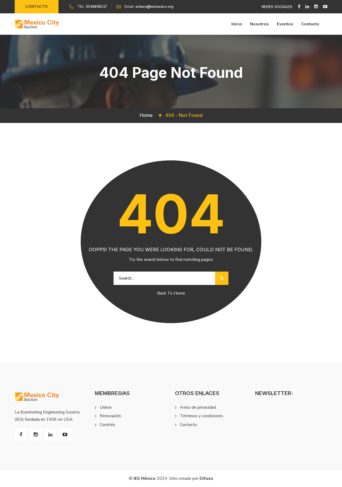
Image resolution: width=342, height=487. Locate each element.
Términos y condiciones (201, 416)
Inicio (236, 23)
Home (147, 115)
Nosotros (259, 23)
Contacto (36, 6)
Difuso (206, 478)
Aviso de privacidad (198, 407)
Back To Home (171, 293)
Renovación (110, 416)
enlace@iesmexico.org (154, 6)
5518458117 (96, 6)
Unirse (106, 407)
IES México (145, 478)
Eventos (285, 23)
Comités (107, 425)
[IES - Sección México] (37, 23)
